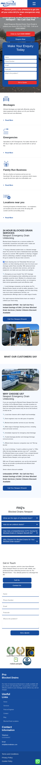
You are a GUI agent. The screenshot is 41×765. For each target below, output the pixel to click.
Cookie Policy (7, 761)
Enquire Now (20, 39)
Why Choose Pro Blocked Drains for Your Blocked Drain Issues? (19, 541)
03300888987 (6, 737)
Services (6, 705)
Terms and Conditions (10, 754)
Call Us (17, 580)
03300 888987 (20, 28)
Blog (4, 717)
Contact (5, 713)
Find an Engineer (8, 709)
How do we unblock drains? (13, 524)
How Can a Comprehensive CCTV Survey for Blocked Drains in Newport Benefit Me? (20, 532)
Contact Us (17, 585)
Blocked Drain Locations (11, 721)
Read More (9, 120)
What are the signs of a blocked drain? (17, 518)
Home (5, 702)
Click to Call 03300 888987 (20, 34)
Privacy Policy (7, 758)
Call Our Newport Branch (17, 319)
